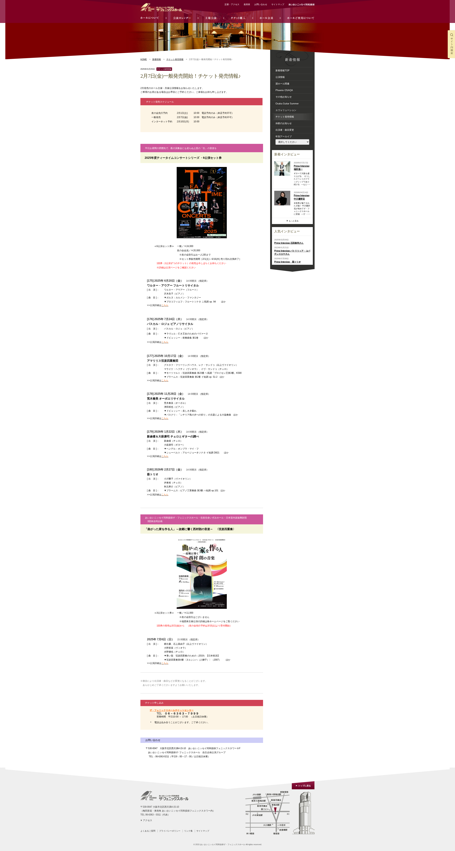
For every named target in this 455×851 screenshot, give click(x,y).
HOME (143, 59)
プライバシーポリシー (169, 831)
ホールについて (149, 18)
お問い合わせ (260, 4)
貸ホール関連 (282, 83)
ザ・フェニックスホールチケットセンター (172, 710)
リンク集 (188, 831)
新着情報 (156, 59)
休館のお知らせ (283, 123)
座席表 (247, 4)
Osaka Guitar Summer (287, 103)
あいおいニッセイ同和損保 (301, 5)
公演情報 (280, 77)
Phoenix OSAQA (284, 90)
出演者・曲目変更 (284, 130)
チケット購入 (238, 18)
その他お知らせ (283, 96)
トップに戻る (304, 785)
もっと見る (294, 221)
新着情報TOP (282, 70)
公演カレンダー (182, 18)
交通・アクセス (231, 4)
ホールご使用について (300, 18)
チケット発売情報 (174, 59)
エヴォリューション (285, 110)
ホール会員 (266, 18)
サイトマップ (277, 4)
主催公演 (210, 18)
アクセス (147, 820)
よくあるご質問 (147, 831)
